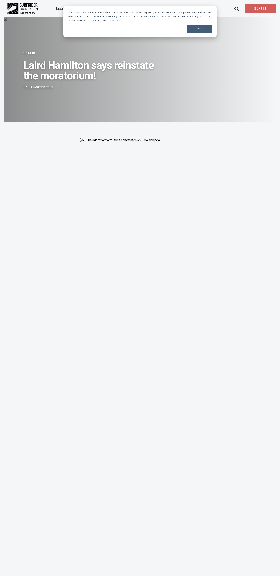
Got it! (199, 28)
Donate (260, 9)
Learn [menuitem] (61, 9)
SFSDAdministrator (40, 87)
